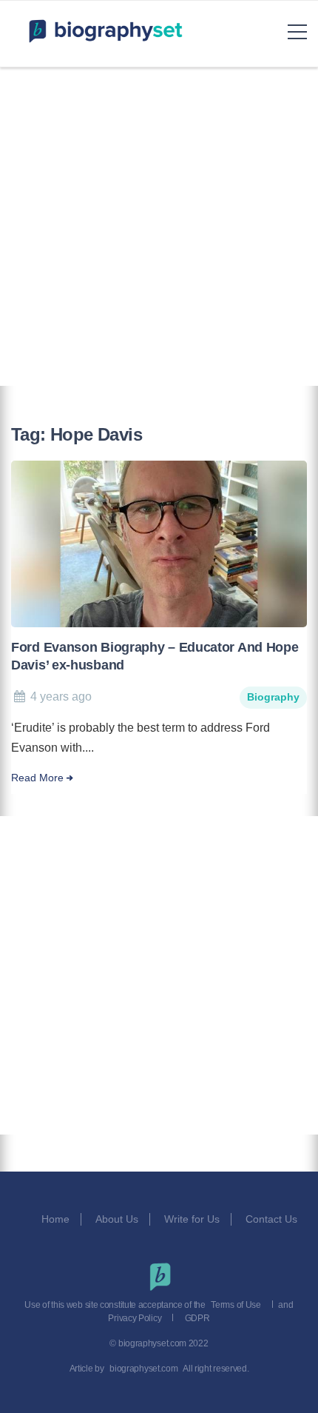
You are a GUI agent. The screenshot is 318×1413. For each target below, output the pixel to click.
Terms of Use (235, 1305)
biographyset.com (143, 1368)
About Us (116, 1219)
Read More (37, 778)
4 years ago (61, 696)
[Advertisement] (159, 226)
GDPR (197, 1318)
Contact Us (273, 1219)
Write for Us (192, 1219)
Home (55, 1219)
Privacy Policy (134, 1318)
